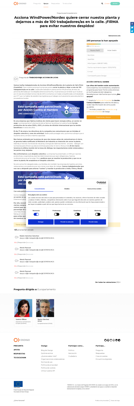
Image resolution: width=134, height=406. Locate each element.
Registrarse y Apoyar (103, 117)
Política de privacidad (49, 365)
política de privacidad (94, 112)
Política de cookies (48, 368)
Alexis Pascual (25, 248)
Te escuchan (67, 3)
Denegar (40, 222)
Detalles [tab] (67, 189)
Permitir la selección (67, 222)
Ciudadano (72, 356)
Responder (22, 242)
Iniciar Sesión (112, 50)
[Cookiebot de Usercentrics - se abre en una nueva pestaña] (98, 182)
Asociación (72, 353)
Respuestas (55, 3)
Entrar (115, 3)
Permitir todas (93, 222)
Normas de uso (46, 362)
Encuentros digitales (104, 359)
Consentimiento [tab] (40, 189)
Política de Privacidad (104, 100)
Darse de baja (115, 400)
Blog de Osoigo (47, 350)
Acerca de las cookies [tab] (94, 189)
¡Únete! (107, 3)
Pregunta (37, 3)
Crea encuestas (101, 356)
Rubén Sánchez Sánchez (29, 236)
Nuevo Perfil (95, 50)
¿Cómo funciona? (19, 400)
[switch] (56, 214)
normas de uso (110, 109)
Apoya (45, 3)
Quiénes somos (47, 353)
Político (71, 350)
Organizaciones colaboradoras (52, 359)
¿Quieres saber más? (49, 356)
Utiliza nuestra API (48, 371)
